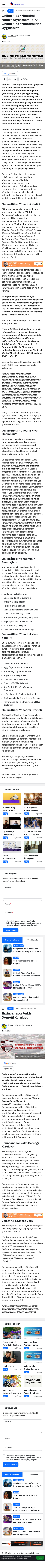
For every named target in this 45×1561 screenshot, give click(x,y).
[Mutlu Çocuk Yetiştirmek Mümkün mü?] (12, 1386)
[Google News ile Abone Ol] (10, 73)
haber (37, 1553)
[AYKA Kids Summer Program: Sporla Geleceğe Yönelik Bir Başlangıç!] (33, 828)
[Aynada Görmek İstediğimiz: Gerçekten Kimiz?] (33, 852)
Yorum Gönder (10, 930)
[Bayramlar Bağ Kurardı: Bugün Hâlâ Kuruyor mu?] (12, 1338)
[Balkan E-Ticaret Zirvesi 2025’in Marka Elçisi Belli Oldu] (22, 985)
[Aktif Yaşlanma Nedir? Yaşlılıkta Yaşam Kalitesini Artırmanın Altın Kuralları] (33, 804)
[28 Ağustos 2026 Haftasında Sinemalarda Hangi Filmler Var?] (22, 949)
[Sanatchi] (16, 4)
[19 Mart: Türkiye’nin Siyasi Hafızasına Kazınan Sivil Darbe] (22, 973)
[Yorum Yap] (4, 79)
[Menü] (3, 4)
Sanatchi (12, 35)
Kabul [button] (40, 1558)
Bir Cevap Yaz (10, 873)
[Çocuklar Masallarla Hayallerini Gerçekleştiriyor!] (22, 997)
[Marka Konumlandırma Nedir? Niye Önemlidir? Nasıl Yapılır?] (12, 852)
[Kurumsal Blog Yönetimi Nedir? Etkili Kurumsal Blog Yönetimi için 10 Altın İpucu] (12, 804)
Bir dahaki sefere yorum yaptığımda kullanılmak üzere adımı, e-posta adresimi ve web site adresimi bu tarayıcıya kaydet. (23, 923)
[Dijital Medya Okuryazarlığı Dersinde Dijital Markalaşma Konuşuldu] (12, 828)
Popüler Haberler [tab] (12, 940)
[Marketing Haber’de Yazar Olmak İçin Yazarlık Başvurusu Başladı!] (33, 1386)
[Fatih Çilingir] (12, 1362)
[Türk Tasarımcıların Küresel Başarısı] (22, 961)
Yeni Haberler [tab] (32, 940)
